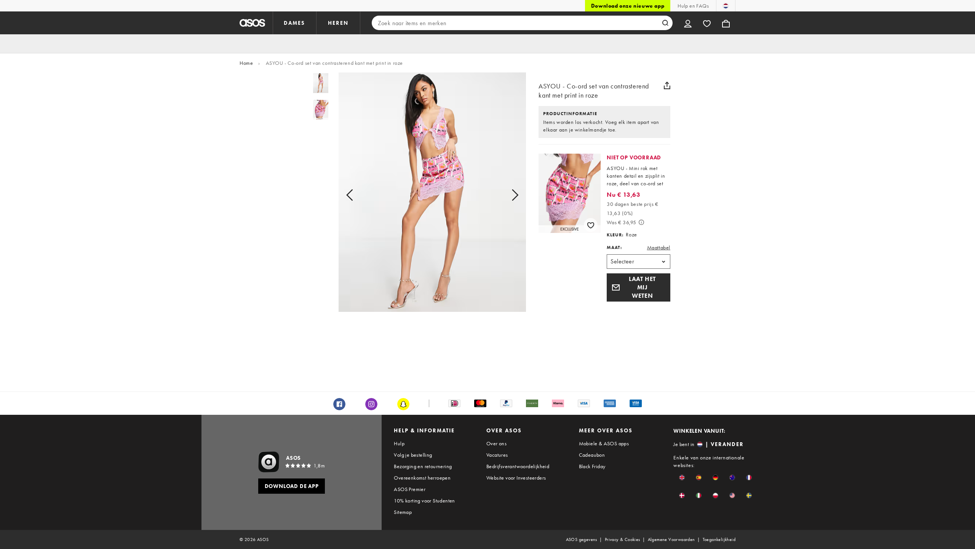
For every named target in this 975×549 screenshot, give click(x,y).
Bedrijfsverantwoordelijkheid (517, 466)
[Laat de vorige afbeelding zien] (358, 195)
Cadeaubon (592, 454)
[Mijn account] (687, 22)
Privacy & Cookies (622, 539)
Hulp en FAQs (693, 5)
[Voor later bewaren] (590, 225)
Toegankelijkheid (719, 539)
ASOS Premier (409, 489)
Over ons (496, 443)
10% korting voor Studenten (424, 500)
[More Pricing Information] (641, 222)
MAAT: (614, 247)
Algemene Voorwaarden (671, 539)
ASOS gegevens (581, 539)
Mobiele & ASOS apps (604, 443)
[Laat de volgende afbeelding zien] (506, 195)
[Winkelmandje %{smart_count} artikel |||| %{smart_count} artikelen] (725, 22)
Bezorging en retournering (423, 466)
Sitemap (403, 512)
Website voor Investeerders (516, 477)
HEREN (338, 22)
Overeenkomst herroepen (422, 477)
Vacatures (497, 454)
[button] (638, 287)
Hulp (399, 443)
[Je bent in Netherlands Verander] (725, 5)
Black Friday (592, 466)
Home (246, 62)
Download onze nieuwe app (627, 5)
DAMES (294, 22)
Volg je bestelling (413, 454)
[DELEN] (667, 85)
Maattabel (658, 247)
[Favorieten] (706, 22)
